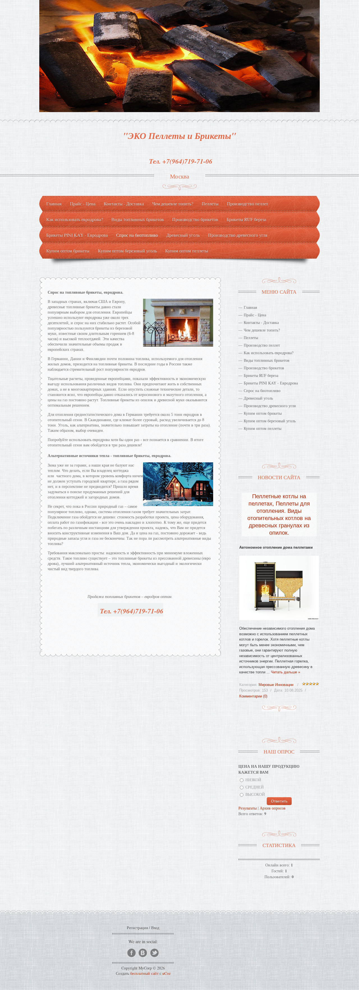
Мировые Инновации (276, 685)
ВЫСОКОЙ (255, 794)
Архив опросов (273, 808)
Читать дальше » (285, 672)
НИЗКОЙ (253, 779)
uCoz (166, 973)
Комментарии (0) (253, 696)
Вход (155, 927)
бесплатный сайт (144, 973)
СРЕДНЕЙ (254, 787)
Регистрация (137, 927)
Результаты (247, 808)
